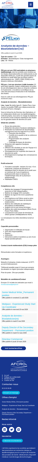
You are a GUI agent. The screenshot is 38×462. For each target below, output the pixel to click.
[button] (19, 392)
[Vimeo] (18, 429)
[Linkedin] (4, 429)
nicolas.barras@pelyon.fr (9, 284)
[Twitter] (11, 429)
